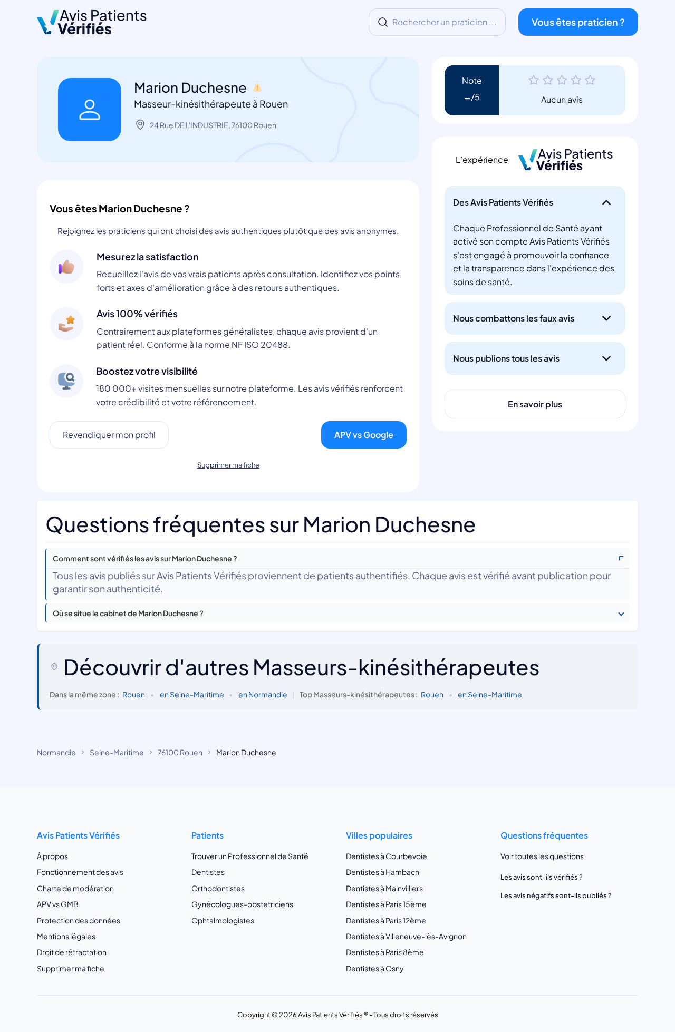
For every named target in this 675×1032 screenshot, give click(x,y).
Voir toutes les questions (542, 856)
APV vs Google (363, 434)
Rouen (133, 694)
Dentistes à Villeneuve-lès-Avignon (406, 936)
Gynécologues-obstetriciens (242, 904)
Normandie (56, 752)
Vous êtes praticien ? (578, 22)
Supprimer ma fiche (228, 465)
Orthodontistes (218, 888)
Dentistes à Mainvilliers (384, 888)
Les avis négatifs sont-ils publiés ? (556, 895)
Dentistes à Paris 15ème (386, 904)
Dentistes (208, 872)
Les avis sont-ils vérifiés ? (541, 877)
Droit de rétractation (72, 952)
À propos (52, 856)
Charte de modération (75, 888)
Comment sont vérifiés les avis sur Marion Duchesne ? (145, 558)
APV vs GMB (58, 904)
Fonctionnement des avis (80, 872)
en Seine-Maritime (192, 694)
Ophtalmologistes (222, 920)
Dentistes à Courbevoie (386, 856)
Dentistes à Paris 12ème (386, 920)
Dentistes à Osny (375, 968)
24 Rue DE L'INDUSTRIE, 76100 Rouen (213, 125)
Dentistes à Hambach (382, 872)
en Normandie (262, 694)
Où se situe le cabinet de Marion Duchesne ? (128, 613)
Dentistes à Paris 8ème (385, 952)
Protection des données (78, 920)
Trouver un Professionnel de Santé (249, 856)
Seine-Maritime (117, 752)
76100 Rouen (180, 752)
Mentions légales (66, 936)
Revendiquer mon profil (109, 434)
